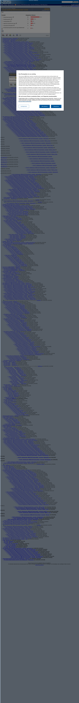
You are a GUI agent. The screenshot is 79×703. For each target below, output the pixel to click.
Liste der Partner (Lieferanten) (25, 101)
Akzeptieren (56, 106)
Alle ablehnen (45, 106)
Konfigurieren (24, 106)
